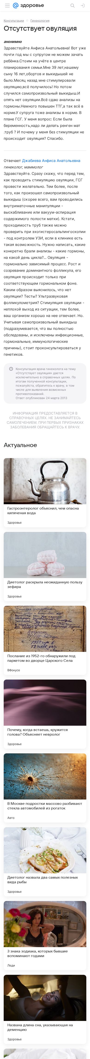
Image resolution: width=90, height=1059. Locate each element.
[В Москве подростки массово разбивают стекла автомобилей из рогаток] (45, 788)
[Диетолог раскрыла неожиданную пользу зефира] (45, 566)
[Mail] (15, 5)
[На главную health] (31, 5)
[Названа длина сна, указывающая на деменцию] (45, 1009)
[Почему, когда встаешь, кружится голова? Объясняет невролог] (45, 714)
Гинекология (39, 20)
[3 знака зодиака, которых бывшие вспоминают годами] (45, 935)
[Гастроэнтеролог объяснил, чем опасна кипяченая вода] (45, 492)
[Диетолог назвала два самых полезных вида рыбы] (45, 861)
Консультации (14, 20)
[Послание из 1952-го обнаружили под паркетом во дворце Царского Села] (45, 640)
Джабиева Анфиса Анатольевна (51, 160)
